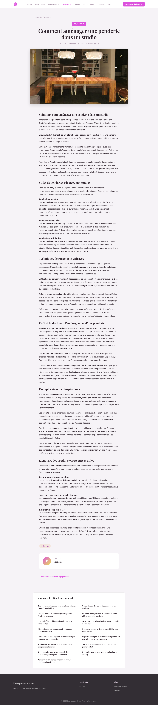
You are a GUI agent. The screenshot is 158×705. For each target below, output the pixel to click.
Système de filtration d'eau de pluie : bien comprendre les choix (55, 645)
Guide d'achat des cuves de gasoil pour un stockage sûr (99, 607)
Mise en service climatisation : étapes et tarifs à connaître (100, 622)
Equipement (68, 4)
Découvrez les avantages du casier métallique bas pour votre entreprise (56, 637)
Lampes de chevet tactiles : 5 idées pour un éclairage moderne (55, 614)
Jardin (85, 4)
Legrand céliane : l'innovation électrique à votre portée (55, 622)
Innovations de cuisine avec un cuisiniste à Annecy (99, 653)
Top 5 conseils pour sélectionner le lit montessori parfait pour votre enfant (53, 653)
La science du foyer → (134, 4)
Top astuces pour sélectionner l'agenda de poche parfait (99, 645)
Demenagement (54, 4)
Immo (77, 4)
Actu (37, 4)
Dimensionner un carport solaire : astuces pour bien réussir (55, 630)
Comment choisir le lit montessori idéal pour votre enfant (100, 630)
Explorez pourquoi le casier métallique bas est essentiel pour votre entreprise (101, 637)
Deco (43, 4)
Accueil (29, 4)
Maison (93, 4)
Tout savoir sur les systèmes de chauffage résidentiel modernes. (54, 661)
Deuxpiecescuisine (23, 683)
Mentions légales (120, 686)
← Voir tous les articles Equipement (54, 576)
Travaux (110, 4)
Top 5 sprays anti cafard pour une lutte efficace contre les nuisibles (57, 607)
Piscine (101, 4)
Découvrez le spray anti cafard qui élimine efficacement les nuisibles (99, 614)
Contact (117, 690)
